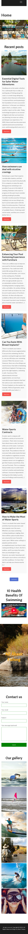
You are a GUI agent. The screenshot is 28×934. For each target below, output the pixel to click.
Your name (4, 702)
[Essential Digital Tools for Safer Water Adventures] (14, 62)
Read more (6, 131)
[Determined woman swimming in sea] (14, 773)
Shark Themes (21, 929)
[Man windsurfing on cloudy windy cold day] (14, 799)
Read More (9, 29)
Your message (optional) (9, 725)
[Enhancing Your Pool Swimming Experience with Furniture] (14, 238)
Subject (3, 717)
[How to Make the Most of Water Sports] (14, 500)
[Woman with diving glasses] (14, 901)
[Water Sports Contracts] (14, 413)
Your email (4, 710)
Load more (14, 579)
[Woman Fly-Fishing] (14, 850)
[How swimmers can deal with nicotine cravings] (14, 150)
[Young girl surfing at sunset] (14, 824)
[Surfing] (14, 875)
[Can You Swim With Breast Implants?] (14, 326)
